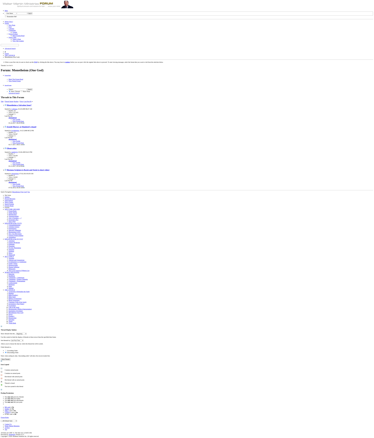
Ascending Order (12, 350)
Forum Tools (8, 75)
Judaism (11, 288)
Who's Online (9, 202)
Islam (10, 286)
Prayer (11, 314)
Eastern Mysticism (14, 242)
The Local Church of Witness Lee (19, 270)
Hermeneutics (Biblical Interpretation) (20, 309)
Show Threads (15, 91)
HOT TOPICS (9, 256)
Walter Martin (13, 213)
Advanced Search (10, 48)
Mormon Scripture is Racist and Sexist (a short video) (28, 170)
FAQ (10, 27)
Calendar (11, 28)
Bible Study (12, 297)
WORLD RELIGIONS (12, 272)
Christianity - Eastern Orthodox (18, 279)
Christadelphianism (14, 225)
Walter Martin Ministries (12, 426)
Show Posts (26, 91)
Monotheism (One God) (16, 312)
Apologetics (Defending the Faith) (19, 291)
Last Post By (28, 101)
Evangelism (12, 305)
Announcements (14, 216)
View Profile (16, 119)
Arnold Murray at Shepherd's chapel (21, 127)
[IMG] (7, 411)
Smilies (7, 409)
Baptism (11, 293)
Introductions (13, 214)
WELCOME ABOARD (12, 209)
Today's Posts (16, 39)
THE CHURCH (10, 55)
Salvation (11, 319)
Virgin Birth (12, 323)
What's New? (9, 21)
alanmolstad (15, 173)
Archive (7, 428)
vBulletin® (12, 434)
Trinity (11, 321)
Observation (12, 148)
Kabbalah (12, 244)
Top (28, 192)
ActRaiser (14, 109)
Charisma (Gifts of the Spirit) (17, 302)
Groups (14, 32)
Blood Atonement (14, 300)
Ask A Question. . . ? (15, 218)
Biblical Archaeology (15, 298)
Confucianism (13, 283)
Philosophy (12, 269)
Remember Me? (12, 16)
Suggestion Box (13, 220)
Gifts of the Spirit (14, 307)
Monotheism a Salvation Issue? (19, 105)
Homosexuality (13, 265)
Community (12, 30)
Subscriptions (9, 200)
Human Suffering (14, 267)
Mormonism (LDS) (14, 232)
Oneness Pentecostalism (16, 235)
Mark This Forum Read (16, 79)
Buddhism (12, 276)
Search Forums (9, 204)
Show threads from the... (8, 334)
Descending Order (12, 352)
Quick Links (12, 37)
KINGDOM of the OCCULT (14, 239)
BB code (7, 407)
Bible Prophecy (13, 295)
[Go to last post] (23, 123)
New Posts (12, 25)
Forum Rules (13, 211)
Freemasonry (13, 228)
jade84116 (14, 152)
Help (6, 10)
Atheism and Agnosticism (16, 260)
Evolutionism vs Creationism (17, 262)
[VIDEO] (8, 412)
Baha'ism (11, 274)
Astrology (12, 241)
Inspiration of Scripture (16, 311)
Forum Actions (13, 34)
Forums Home (9, 206)
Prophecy (11, 316)
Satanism (11, 249)
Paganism (12, 246)
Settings (7, 197)
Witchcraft (12, 255)
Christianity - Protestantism (17, 281)
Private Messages (10, 199)
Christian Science (14, 227)
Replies (16, 101)
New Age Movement (15, 234)
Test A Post (12, 221)
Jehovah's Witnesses (15, 230)
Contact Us (8, 424)
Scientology (12, 237)
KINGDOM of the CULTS (13, 223)
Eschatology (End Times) (16, 304)
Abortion (11, 258)
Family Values (13, 263)
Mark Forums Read (18, 36)
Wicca (10, 253)
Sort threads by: (5, 340)
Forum (7, 23)
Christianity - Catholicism (16, 277)
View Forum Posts (18, 121)
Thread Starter (9, 101)
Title (2, 101)
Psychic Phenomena (15, 248)
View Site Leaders (18, 41)
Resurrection (12, 318)
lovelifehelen (15, 130)
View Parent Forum (15, 81)
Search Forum (8, 85)
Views (21, 101)
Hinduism (12, 284)
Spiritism (11, 251)
